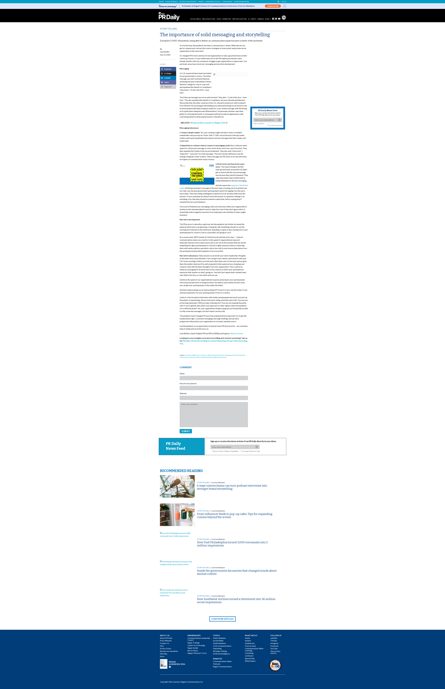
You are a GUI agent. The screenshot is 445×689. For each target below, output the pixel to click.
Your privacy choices (275, 652)
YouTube (274, 648)
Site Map (163, 654)
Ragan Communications (222, 666)
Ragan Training (171, 1)
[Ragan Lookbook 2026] (172, 663)
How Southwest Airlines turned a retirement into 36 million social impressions (236, 600)
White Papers (250, 661)
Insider (201, 1)
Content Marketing (192, 355)
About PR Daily (166, 638)
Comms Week (227, 1)
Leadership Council (212, 1)
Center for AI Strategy (188, 1)
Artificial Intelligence (221, 654)
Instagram (274, 643)
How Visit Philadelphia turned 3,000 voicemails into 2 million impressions (232, 544)
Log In (283, 1)
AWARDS (260, 19)
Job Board (249, 656)
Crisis (218, 19)
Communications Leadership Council (199, 639)
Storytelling (168, 28)
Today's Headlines (258, 123)
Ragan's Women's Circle (197, 653)
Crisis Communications (215, 355)
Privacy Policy (165, 648)
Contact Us (164, 643)
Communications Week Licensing (254, 649)
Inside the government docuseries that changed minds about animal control (237, 572)
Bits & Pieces (193, 650)
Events (247, 638)
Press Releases (166, 640)
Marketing (226, 19)
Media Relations (208, 19)
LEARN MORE (273, 6)
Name (182, 373)
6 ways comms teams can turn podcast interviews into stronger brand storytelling (232, 487)
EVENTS (253, 19)
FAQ (162, 646)
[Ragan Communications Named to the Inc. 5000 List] (283, 17)
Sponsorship (250, 658)
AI (249, 19)
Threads (273, 640)
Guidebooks (250, 643)
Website (183, 393)
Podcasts (216, 664)
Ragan (161, 1)
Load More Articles (222, 619)
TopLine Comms (236, 333)
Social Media (195, 19)
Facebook (274, 646)
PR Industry (241, 355)
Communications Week (222, 661)
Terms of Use (278, 125)
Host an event (250, 646)
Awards (248, 640)
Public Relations (219, 638)
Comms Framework (241, 1)
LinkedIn (273, 638)
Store (162, 656)
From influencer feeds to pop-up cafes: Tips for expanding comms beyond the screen (234, 515)
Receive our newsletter (169, 651)
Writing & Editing (239, 19)
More (267, 19)
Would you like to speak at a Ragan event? (208, 123)
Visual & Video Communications (201, 357)
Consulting (249, 653)
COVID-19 (203, 355)
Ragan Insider (193, 648)
